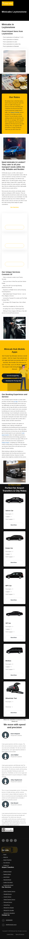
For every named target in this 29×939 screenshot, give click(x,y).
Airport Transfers (7, 860)
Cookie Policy (10, 934)
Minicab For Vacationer (9, 913)
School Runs (6, 905)
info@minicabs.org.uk (11, 924)
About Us (5, 857)
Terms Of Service (20, 934)
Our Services (6, 862)
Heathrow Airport (7, 871)
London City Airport (8, 882)
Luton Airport (6, 877)
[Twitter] (11, 840)
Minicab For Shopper (8, 907)
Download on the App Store (14, 380)
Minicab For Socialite (8, 910)
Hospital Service (7, 894)
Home (4, 854)
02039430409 (9, 920)
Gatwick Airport (5, 442)
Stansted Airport (7, 879)
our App (16, 401)
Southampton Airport (8, 885)
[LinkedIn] (7, 840)
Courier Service (7, 896)
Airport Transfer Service (9, 891)
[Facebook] (3, 840)
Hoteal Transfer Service (9, 899)
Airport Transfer (15, 112)
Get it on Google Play (13, 375)
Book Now (14, 227)
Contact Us (6, 865)
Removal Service (7, 902)
